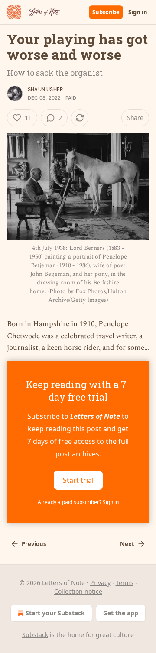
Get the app (120, 613)
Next (127, 544)
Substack (35, 634)
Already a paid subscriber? (78, 502)
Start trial (78, 480)
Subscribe (106, 12)
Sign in (137, 12)
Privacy (100, 583)
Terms (124, 583)
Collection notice (78, 591)
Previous (34, 544)
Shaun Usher (45, 89)
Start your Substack (55, 613)
